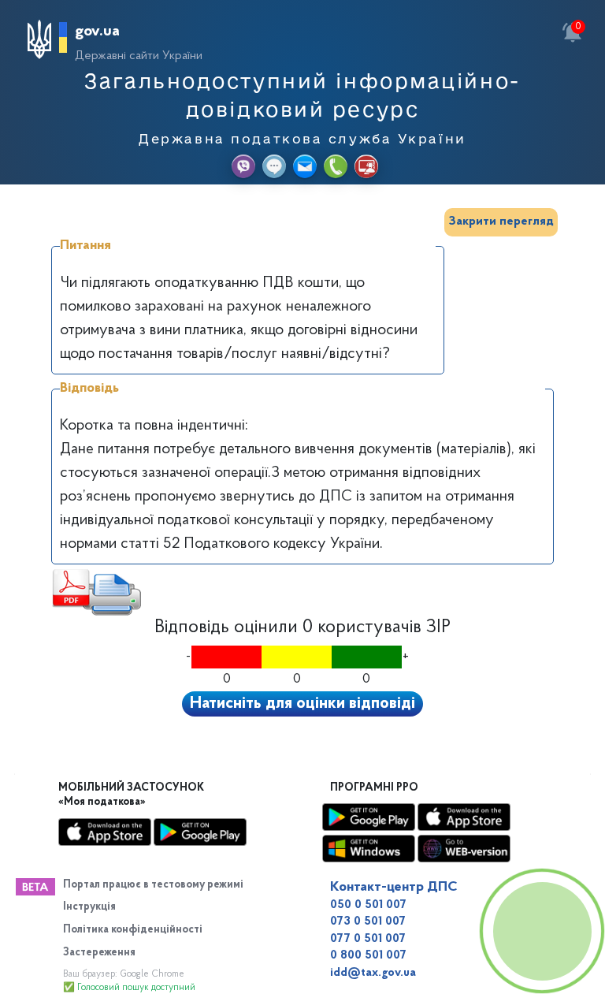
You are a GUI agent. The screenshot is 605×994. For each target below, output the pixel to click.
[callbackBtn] (542, 931)
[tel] (335, 166)
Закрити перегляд (501, 221)
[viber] (243, 166)
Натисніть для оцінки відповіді (302, 704)
